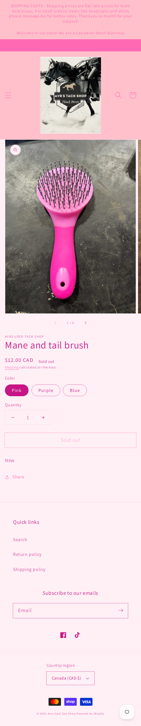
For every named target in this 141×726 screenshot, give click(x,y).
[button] (8, 95)
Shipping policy (29, 569)
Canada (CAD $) (66, 678)
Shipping (12, 367)
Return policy (27, 554)
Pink (17, 390)
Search (20, 539)
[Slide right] (85, 322)
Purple (45, 390)
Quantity (13, 405)
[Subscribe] (120, 610)
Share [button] (18, 477)
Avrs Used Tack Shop (61, 713)
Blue (75, 390)
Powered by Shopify (90, 713)
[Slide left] (56, 322)
